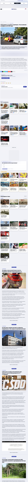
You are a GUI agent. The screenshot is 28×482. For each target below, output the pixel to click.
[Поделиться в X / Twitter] (2, 71)
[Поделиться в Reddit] (8, 71)
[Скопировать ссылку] (14, 71)
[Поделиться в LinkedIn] (7, 71)
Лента (10, 3)
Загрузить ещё (14, 147)
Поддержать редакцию (20, 0)
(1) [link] (12, 112)
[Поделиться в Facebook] (1, 71)
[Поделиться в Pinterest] (10, 71)
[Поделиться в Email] (13, 71)
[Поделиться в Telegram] (5, 71)
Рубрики (17, 3)
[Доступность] (26, 0)
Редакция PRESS (11, 23)
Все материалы (25, 198)
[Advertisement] (14, 17)
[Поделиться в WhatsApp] (4, 71)
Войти (25, 0)
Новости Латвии (4, 370)
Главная (4, 3)
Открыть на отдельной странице (14, 320)
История (2, 198)
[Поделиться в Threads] (11, 71)
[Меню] (27, 9)
